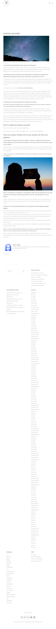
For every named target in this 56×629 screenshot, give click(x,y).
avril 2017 (33, 520)
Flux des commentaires (36, 559)
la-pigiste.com (16, 250)
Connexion (33, 554)
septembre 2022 (35, 386)
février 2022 (34, 401)
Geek (7, 575)
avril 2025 (33, 324)
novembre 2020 (35, 430)
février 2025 (34, 328)
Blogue (8, 559)
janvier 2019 (34, 476)
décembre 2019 (35, 453)
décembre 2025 (35, 307)
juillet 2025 (33, 317)
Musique (8, 586)
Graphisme (9, 577)
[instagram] (31, 617)
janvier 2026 (34, 305)
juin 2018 (33, 491)
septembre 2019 (35, 459)
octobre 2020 (34, 432)
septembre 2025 (35, 313)
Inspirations (9, 579)
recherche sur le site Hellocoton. (25, 88)
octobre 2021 (34, 407)
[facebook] (28, 617)
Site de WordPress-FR (36, 561)
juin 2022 (33, 393)
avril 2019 (33, 470)
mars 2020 (33, 447)
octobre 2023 (34, 361)
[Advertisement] (28, 16)
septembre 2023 (35, 363)
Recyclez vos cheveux (17, 305)
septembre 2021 (35, 409)
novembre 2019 (35, 455)
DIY (7, 569)
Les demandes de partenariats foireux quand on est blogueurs (19, 65)
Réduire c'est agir (10, 594)
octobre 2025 (34, 311)
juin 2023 (33, 370)
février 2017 (34, 524)
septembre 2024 (35, 338)
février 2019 (34, 474)
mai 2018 (33, 493)
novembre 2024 (35, 334)
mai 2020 (33, 443)
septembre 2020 (35, 434)
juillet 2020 (33, 439)
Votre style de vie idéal (36, 281)
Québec (8, 592)
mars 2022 (33, 399)
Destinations (9, 567)
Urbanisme (9, 603)
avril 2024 (33, 349)
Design (8, 565)
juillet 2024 (33, 343)
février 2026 (34, 303)
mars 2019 (33, 472)
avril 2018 (33, 495)
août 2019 (33, 462)
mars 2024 (33, 351)
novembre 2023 (35, 359)
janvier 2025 (34, 330)
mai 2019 (33, 468)
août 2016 (33, 537)
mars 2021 (33, 422)
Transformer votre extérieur (37, 279)
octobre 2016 (34, 533)
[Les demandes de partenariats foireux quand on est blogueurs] (26, 48)
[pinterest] (34, 617)
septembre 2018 (35, 484)
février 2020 (34, 449)
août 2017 (33, 512)
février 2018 (34, 499)
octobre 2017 (34, 508)
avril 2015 (33, 547)
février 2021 (34, 424)
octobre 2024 (34, 336)
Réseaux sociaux (10, 596)
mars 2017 (33, 522)
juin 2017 (33, 516)
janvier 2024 (34, 355)
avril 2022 (33, 397)
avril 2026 (33, 299)
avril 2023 (33, 374)
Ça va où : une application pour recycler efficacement (14, 295)
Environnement (10, 573)
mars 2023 (33, 376)
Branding (8, 561)
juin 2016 (33, 541)
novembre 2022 (35, 382)
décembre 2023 (35, 357)
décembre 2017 (35, 503)
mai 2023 (33, 372)
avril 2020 (33, 445)
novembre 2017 (35, 505)
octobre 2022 (34, 384)
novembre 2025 (35, 309)
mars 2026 (33, 301)
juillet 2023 (33, 368)
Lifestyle (8, 582)
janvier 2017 (34, 526)
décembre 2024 (35, 332)
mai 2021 (33, 418)
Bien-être (8, 557)
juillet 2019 (33, 464)
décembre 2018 (35, 478)
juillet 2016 (33, 539)
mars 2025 (33, 326)
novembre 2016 (35, 530)
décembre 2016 (35, 528)
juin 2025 (33, 320)
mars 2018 (33, 497)
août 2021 (33, 411)
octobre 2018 (34, 482)
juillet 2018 (33, 489)
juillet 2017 (33, 514)
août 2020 (33, 436)
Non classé (9, 588)
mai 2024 (33, 347)
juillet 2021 (33, 413)
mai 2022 (33, 395)
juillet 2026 (33, 292)
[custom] (21, 617)
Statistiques (9, 600)
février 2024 (34, 353)
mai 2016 (33, 543)
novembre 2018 (35, 480)
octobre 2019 (34, 457)
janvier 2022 (34, 403)
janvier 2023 (34, 380)
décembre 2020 (35, 428)
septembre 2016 (35, 535)
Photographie (9, 590)
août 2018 (33, 487)
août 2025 (33, 315)
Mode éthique (9, 584)
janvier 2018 (34, 501)
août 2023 (33, 365)
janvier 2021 (34, 426)
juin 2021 (33, 416)
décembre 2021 (35, 405)
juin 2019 (33, 466)
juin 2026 (33, 294)
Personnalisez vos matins (37, 273)
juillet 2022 (33, 391)
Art (7, 554)
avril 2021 (33, 420)
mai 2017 (33, 518)
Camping (8, 563)
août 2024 (33, 340)
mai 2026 (33, 297)
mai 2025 (33, 322)
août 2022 (33, 388)
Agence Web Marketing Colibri (35, 621)
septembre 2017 (35, 510)
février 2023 (34, 378)
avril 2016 (33, 545)
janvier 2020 (34, 451)
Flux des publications (36, 557)
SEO (7, 598)
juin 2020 (33, 441)
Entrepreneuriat (10, 571)
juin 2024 (33, 345)
